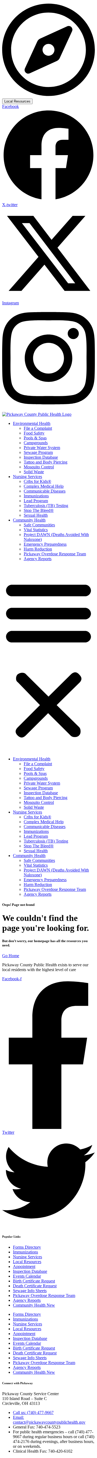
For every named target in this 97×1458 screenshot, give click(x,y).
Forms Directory (27, 1247)
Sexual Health (36, 515)
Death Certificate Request (35, 1286)
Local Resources (17, 101)
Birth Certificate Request (34, 1281)
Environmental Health (31, 423)
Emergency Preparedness (45, 544)
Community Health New (34, 1305)
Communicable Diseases (44, 491)
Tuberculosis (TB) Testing (46, 505)
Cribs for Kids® (37, 481)
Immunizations (36, 496)
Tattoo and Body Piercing (45, 462)
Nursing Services (27, 476)
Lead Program (36, 500)
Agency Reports (37, 558)
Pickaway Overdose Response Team (55, 554)
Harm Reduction (38, 549)
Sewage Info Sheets (30, 1290)
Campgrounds (36, 442)
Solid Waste (34, 471)
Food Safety (34, 433)
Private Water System (42, 447)
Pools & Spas (35, 438)
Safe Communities (39, 525)
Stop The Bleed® (39, 510)
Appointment (24, 1266)
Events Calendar (27, 1276)
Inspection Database (41, 457)
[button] (48, 659)
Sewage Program (38, 452)
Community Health (29, 520)
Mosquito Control (39, 467)
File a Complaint (38, 428)
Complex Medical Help (44, 486)
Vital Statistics (36, 529)
